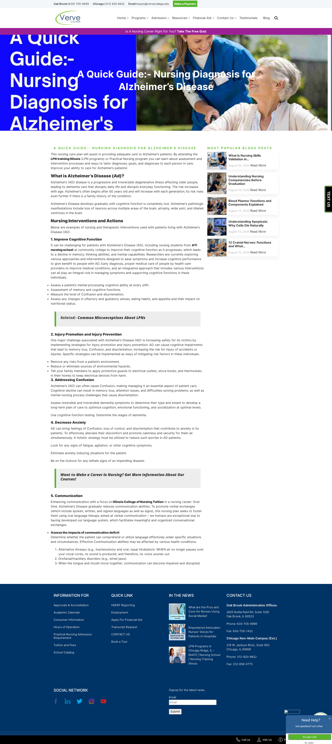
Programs (139, 18)
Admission (158, 18)
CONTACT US (120, 634)
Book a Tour (119, 641)
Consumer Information (69, 620)
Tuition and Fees (65, 645)
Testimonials (248, 18)
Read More (258, 165)
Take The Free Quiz (191, 31)
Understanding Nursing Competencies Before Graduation (246, 179)
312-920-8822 (247, 657)
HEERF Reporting (123, 605)
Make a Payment (185, 3)
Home (121, 18)
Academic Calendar (67, 612)
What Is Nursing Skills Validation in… (244, 157)
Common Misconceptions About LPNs (111, 317)
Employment (119, 612)
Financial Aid (202, 18)
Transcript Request (124, 627)
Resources (179, 18)
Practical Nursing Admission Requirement (73, 636)
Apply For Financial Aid (126, 620)
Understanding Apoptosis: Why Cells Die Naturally (248, 223)
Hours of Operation (67, 627)
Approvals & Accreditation (71, 605)
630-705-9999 (247, 624)
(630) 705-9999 (78, 3)
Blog (266, 18)
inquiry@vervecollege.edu (152, 3)
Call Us (246, 739)
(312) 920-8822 (114, 3)
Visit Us (267, 739)
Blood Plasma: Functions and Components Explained (249, 202)
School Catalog (64, 652)
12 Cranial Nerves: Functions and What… (249, 244)
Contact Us (225, 18)
